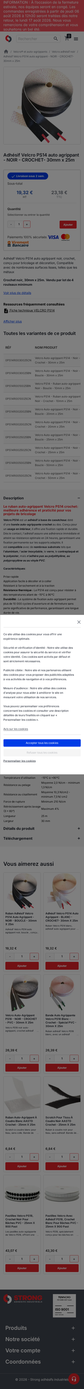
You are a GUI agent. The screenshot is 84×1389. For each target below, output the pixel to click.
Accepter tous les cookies (42, 743)
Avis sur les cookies (15, 728)
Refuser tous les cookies (42, 752)
